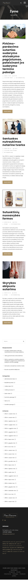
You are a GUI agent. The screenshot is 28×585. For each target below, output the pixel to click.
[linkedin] (5, 520)
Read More (7, 111)
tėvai (20, 549)
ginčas (13, 541)
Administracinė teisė (10, 379)
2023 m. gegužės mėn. (10, 432)
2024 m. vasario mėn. (10, 414)
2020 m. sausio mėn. (10, 457)
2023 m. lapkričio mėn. (10, 421)
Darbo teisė (7, 393)
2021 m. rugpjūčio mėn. (10, 435)
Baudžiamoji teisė (9, 382)
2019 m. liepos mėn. (9, 465)
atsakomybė (6, 541)
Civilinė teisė (8, 77)
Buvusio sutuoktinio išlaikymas (12, 369)
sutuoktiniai (13, 547)
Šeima (15, 150)
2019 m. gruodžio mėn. (10, 461)
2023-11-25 (7, 75)
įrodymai (16, 551)
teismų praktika (8, 549)
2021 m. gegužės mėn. (10, 443)
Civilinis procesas (9, 390)
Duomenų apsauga (9, 397)
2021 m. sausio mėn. (10, 454)
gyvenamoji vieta (20, 541)
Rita (15, 75)
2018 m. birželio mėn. (10, 483)
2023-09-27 (7, 148)
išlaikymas (12, 543)
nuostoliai (5, 545)
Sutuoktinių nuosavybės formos (11, 215)
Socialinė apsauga (9, 404)
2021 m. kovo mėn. (9, 446)
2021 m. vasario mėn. (10, 450)
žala (4, 553)
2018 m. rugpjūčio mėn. (10, 476)
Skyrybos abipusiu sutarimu (9, 286)
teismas (20, 547)
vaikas (9, 551)
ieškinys (5, 543)
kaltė (19, 543)
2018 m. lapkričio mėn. (10, 468)
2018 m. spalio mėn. (9, 472)
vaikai (5, 551)
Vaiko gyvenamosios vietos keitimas (14, 355)
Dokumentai (7, 574)
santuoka (19, 545)
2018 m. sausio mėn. (10, 501)
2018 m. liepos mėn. (9, 479)
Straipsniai (12, 572)
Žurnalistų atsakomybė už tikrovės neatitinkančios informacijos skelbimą (14, 351)
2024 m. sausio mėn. (10, 417)
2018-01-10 (7, 293)
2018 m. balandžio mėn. (10, 490)
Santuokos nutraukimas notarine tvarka (14, 142)
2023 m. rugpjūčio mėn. (10, 428)
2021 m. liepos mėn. (9, 439)
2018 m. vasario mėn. (10, 498)
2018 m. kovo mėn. (9, 494)
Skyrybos (6, 547)
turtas (15, 549)
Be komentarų (20, 77)
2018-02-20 (7, 222)
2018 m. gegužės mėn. (10, 487)
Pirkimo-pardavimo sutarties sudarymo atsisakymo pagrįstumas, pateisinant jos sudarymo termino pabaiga (13, 58)
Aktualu (18, 572)
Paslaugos (15, 574)
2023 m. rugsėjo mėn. (10, 424)
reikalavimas (12, 545)
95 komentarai (16, 224)
